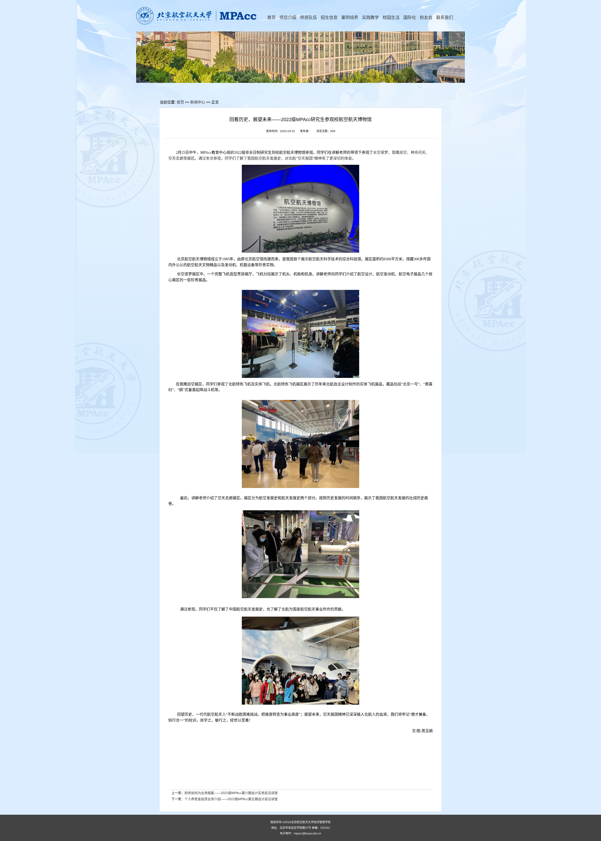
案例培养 (349, 17)
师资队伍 (308, 17)
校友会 (426, 17)
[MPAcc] (196, 23)
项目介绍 (287, 17)
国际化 (409, 17)
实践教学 (370, 17)
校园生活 (391, 17)
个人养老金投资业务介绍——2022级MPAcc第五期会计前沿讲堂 (231, 799)
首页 (271, 17)
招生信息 (329, 17)
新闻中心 (197, 102)
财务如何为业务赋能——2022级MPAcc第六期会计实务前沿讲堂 (231, 793)
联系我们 (444, 17)
